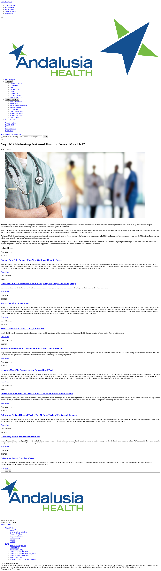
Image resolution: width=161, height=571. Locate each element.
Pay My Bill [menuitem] (14, 109)
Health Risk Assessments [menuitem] (18, 105)
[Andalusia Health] (79, 75)
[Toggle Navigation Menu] (2, 17)
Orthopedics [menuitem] (14, 85)
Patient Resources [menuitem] (16, 101)
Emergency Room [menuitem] (16, 83)
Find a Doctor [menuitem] (10, 79)
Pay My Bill (9, 7)
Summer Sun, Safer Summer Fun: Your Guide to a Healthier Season (31, 260)
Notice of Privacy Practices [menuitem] (19, 552)
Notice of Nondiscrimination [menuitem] (19, 555)
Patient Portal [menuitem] (14, 117)
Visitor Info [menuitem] (14, 103)
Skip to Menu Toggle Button (11, 134)
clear (45, 137)
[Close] (2, 139)
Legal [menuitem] (7, 544)
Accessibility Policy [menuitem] (16, 550)
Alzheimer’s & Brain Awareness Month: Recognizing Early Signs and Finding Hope (38, 283)
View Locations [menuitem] (10, 123)
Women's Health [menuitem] (15, 95)
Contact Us (9, 13)
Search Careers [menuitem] (10, 129)
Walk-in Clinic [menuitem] (15, 93)
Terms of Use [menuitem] (14, 548)
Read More (5, 272)
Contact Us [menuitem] (9, 131)
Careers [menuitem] (12, 542)
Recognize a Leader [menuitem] (16, 115)
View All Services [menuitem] (16, 97)
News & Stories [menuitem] (10, 119)
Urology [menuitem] (12, 91)
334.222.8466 (6, 524)
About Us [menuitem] (13, 530)
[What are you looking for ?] (2, 137)
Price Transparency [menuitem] (16, 111)
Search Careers (10, 11)
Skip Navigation (6, 2)
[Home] (42, 517)
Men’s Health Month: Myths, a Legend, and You (22, 329)
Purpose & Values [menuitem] (16, 534)
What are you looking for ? (12, 137)
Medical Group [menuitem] (15, 538)
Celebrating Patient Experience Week (17, 458)
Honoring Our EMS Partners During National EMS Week (27, 370)
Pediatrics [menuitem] (13, 87)
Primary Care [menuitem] (14, 89)
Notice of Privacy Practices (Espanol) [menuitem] (22, 553)
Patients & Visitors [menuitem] (12, 99)
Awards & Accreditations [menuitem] (18, 532)
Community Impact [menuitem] (16, 536)
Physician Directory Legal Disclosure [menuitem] (22, 559)
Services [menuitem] (9, 81)
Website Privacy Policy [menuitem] (18, 546)
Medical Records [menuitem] (15, 107)
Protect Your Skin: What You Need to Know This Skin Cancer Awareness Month (37, 393)
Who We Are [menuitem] (9, 528)
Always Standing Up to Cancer (15, 303)
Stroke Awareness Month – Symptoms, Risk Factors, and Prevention (31, 348)
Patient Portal (9, 9)
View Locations (10, 5)
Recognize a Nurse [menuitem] (16, 113)
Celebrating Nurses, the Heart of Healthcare (20, 437)
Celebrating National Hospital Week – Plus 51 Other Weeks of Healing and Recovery (39, 415)
